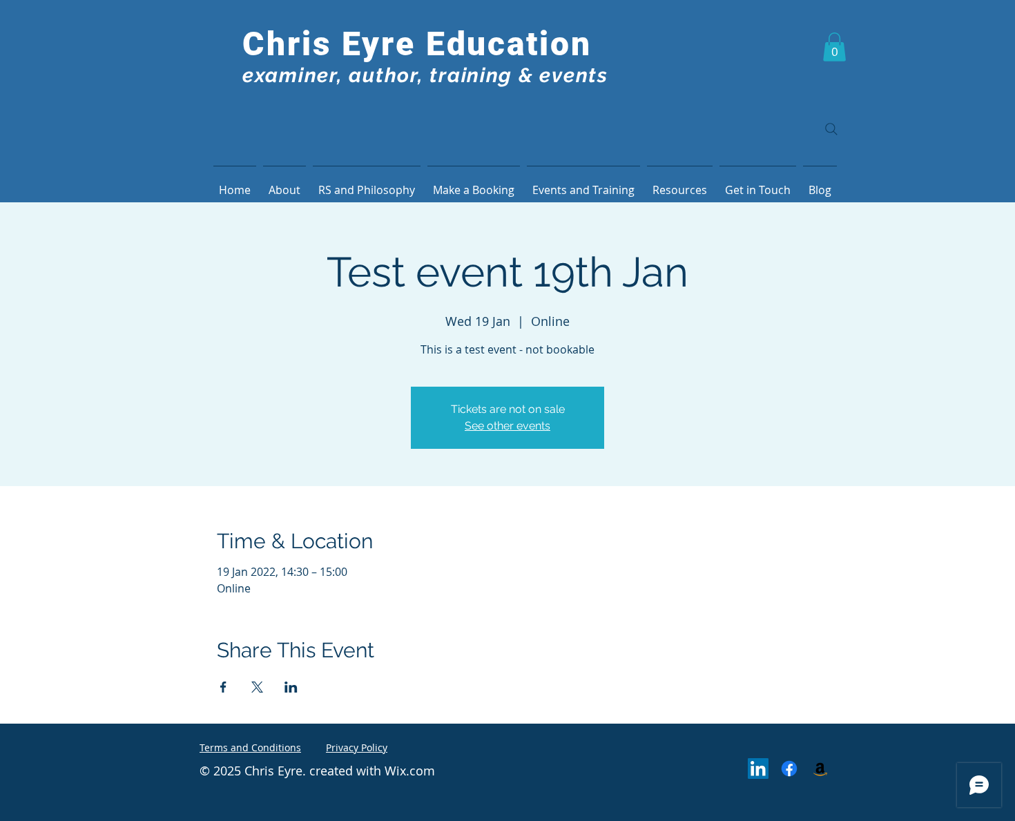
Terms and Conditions (250, 747)
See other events (507, 425)
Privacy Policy (356, 747)
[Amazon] (820, 768)
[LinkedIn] (758, 768)
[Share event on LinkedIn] (291, 687)
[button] (834, 46)
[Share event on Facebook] (223, 687)
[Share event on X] (257, 687)
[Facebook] (789, 768)
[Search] (831, 129)
